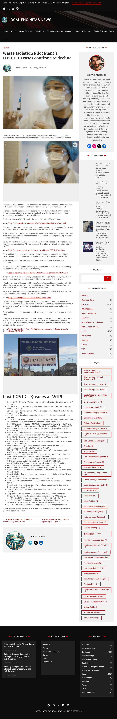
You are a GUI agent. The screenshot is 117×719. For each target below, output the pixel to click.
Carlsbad (6, 47)
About (13, 31)
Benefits (85, 295)
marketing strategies (94, 512)
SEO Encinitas (91, 573)
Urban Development (93, 596)
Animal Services (25, 31)
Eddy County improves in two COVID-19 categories (29, 298)
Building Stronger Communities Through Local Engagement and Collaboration (103, 191)
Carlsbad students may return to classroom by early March (17, 520)
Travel (84, 345)
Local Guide (90, 490)
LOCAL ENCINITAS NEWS (30, 20)
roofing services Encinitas (96, 552)
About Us (47, 645)
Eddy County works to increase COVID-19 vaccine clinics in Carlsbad (37, 223)
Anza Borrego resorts (94, 390)
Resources (86, 31)
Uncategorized (87, 354)
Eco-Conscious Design (94, 441)
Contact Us (47, 662)
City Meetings (87, 309)
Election (88, 446)
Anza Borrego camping (95, 384)
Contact (68, 31)
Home (5, 31)
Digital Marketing (88, 313)
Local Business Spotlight (96, 485)
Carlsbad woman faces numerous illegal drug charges (55, 520)
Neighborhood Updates (95, 517)
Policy (45, 648)
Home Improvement (89, 327)
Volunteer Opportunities (95, 602)
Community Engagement (95, 412)
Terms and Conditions (51, 651)
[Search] (107, 278)
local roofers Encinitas (94, 506)
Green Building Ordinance (92, 322)
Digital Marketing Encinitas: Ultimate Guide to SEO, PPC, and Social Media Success (103, 253)
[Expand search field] (6, 39)
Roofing (84, 340)
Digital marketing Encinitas (95, 434)
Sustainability (91, 584)
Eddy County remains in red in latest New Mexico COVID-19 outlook (36, 250)
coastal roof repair (93, 407)
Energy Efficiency (92, 467)
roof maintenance (93, 563)
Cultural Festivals (92, 423)
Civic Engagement (93, 402)
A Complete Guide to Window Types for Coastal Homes (102, 172)
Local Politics (91, 501)
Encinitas (85, 318)
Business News (87, 300)
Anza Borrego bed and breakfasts (93, 378)
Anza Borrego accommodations (92, 371)
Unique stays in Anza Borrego (96, 590)
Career (45, 655)
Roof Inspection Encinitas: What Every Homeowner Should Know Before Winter (103, 232)
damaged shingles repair (96, 428)
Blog (45, 658)
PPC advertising (92, 528)
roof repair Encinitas (94, 568)
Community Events (93, 418)
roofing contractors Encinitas (96, 546)
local (83, 331)
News (77, 31)
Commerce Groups (55, 31)
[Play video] (41, 171)
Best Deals (39, 31)
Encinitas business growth (96, 457)
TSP (83, 349)
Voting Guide (90, 607)
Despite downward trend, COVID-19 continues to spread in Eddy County (38, 273)
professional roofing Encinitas (92, 534)
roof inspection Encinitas (96, 557)
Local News (90, 496)
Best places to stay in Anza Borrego (95, 396)
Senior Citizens (100, 31)
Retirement (86, 336)
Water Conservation (93, 612)
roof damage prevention (95, 540)
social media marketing (95, 579)
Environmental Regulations (95, 473)
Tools (111, 31)
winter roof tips (91, 618)
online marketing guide (95, 522)
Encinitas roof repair (94, 462)
